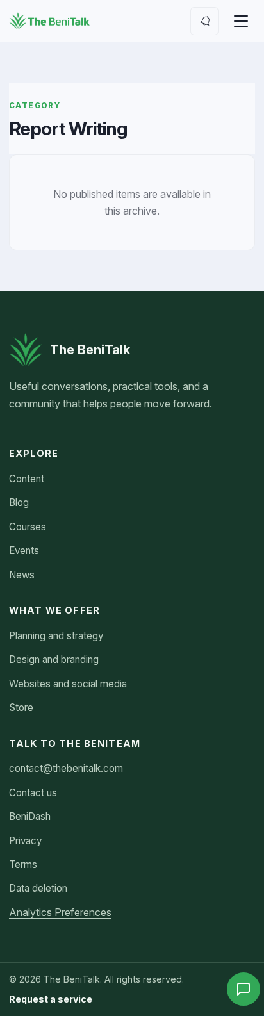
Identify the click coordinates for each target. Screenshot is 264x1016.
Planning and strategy (56, 636)
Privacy (25, 841)
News (22, 575)
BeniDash (30, 816)
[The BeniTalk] (49, 21)
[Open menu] (241, 21)
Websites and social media (68, 684)
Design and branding (54, 659)
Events (24, 551)
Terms (23, 864)
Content (26, 479)
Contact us (33, 793)
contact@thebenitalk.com (66, 768)
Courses (27, 527)
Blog (19, 502)
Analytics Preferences (60, 912)
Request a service (50, 999)
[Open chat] (243, 989)
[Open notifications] (204, 21)
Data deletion (38, 888)
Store (21, 707)
